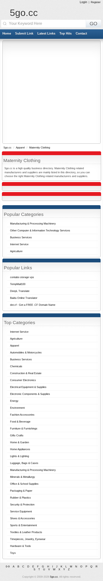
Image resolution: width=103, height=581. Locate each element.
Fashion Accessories (22, 414)
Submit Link (24, 33)
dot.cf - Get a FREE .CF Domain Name (32, 304)
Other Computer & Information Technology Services (40, 230)
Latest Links (46, 33)
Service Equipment (21, 511)
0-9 (8, 566)
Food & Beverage (20, 421)
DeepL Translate (19, 291)
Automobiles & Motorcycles (26, 352)
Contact (81, 33)
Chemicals (16, 366)
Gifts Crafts (16, 435)
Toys (13, 552)
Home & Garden (19, 442)
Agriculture (16, 338)
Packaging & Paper (21, 490)
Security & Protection (22, 504)
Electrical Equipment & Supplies (28, 387)
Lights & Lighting (19, 456)
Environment (17, 407)
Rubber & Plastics (20, 497)
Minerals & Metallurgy (22, 476)
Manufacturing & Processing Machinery (33, 470)
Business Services (21, 359)
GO (93, 23)
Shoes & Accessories (22, 518)
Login (83, 2)
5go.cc (24, 13)
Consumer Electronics (23, 380)
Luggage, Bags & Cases (24, 463)
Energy (14, 400)
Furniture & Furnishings (23, 428)
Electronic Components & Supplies (30, 393)
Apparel (20, 147)
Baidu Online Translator (23, 297)
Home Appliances (20, 449)
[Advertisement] (51, 92)
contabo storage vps (22, 277)
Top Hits (65, 33)
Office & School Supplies (24, 483)
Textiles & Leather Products (26, 532)
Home (6, 33)
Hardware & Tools (20, 546)
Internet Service (19, 331)
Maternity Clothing (39, 147)
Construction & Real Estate (25, 373)
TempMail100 (17, 284)
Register (96, 2)
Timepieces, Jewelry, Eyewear (28, 539)
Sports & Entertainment (23, 525)
